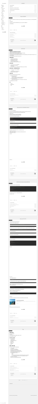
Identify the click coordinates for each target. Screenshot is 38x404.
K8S (2, 14)
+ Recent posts (10, 383)
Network (3, 23)
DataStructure (3, 24)
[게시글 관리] (12, 91)
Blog (10, 207)
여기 (13, 132)
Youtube (15, 395)
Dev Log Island (4, 3)
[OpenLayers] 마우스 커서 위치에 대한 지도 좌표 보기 (23, 107)
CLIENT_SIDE (3, 8)
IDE (1, 26)
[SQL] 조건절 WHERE (11, 34)
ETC (10, 168)
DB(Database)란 (11, 36)
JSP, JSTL (3, 10)
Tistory (33, 395)
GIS (2, 28)
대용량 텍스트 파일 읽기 (12, 206)
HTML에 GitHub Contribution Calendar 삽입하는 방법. (14, 9)
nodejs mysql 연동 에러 (12, 5)
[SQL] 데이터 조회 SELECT (12, 35)
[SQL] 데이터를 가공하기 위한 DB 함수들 (13, 33)
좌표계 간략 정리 (11, 6)
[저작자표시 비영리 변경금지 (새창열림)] (16, 91)
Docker (3, 13)
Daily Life (3, 29)
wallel (36, 395)
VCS (1, 25)
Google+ (16, 395)
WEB (2, 7)
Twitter (12, 395)
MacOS (3, 20)
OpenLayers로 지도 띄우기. (12, 10)
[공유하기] (11, 91)
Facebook (13, 395)
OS (1, 19)
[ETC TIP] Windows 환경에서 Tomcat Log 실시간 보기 (14, 204)
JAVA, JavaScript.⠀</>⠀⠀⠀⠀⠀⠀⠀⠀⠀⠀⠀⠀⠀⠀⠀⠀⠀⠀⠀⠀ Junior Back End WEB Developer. (18, 40)
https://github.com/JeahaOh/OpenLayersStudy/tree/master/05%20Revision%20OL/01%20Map (19, 297)
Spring (3, 9)
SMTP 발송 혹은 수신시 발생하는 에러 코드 (13, 367)
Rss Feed (10, 395)
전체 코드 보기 (11, 159)
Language (2, 15)
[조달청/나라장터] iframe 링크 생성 (12, 205)
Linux (3, 21)
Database (11, 32)
